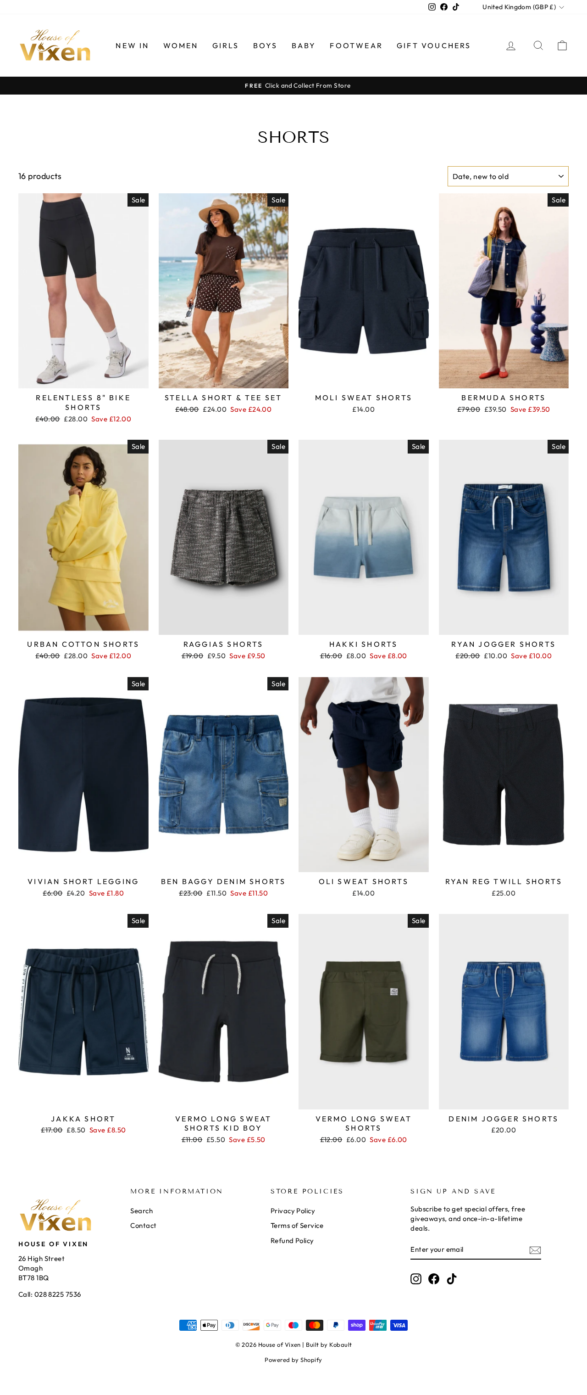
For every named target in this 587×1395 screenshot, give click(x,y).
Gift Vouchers (434, 45)
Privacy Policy (293, 1210)
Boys (265, 45)
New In (132, 45)
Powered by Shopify (293, 1359)
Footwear (356, 45)
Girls (225, 45)
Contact (143, 1225)
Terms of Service (297, 1225)
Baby (304, 45)
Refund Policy (292, 1240)
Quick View (83, 377)
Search (141, 1210)
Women (181, 45)
